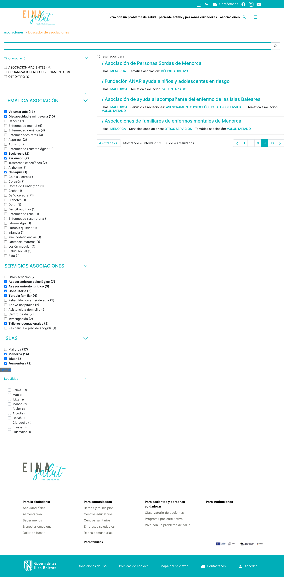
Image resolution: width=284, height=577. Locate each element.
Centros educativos (98, 514)
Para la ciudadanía (36, 502)
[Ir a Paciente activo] (43, 18)
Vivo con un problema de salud (167, 525)
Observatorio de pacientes (164, 512)
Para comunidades (98, 502)
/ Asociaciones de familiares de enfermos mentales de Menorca (171, 121)
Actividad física (34, 508)
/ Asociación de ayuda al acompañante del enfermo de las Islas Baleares (181, 99)
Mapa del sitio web (174, 566)
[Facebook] (243, 4)
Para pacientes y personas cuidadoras (165, 504)
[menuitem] (132, 17)
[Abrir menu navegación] (255, 17)
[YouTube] (259, 4)
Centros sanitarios (97, 520)
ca (206, 4)
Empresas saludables (99, 526)
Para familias (93, 542)
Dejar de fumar (34, 533)
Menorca (118, 71)
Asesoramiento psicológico (190, 107)
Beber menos (32, 520)
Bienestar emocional (37, 526)
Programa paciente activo (164, 519)
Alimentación (32, 514)
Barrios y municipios (98, 508)
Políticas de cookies (133, 566)
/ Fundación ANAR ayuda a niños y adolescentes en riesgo (166, 81)
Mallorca (118, 89)
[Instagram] (251, 4)
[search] (244, 17)
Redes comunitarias (98, 533)
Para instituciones (219, 502)
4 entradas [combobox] (110, 144)
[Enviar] (275, 46)
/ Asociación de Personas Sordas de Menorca (152, 63)
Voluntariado (174, 89)
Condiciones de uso (92, 566)
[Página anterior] (237, 143)
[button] (45, 58)
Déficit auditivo (174, 71)
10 (273, 144)
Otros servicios (230, 107)
